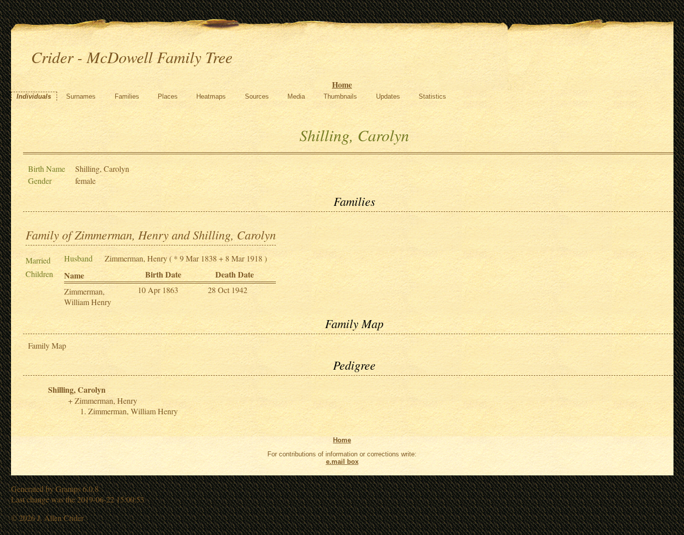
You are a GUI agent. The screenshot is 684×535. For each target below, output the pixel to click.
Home (342, 84)
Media (296, 96)
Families (127, 96)
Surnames (81, 96)
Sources (257, 96)
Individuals (34, 96)
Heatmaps (211, 96)
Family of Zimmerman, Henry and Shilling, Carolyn (151, 234)
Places (168, 96)
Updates (388, 96)
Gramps (68, 488)
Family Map (47, 345)
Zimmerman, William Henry (87, 296)
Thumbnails (340, 96)
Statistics (432, 96)
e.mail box (342, 461)
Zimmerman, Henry (136, 258)
